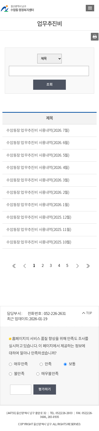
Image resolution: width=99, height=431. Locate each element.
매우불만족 (49, 374)
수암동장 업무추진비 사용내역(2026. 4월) (37, 168)
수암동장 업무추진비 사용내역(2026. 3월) (37, 180)
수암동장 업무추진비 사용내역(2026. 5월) (37, 155)
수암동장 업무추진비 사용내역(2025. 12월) (38, 217)
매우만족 (20, 364)
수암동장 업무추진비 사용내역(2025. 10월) (38, 242)
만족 (48, 364)
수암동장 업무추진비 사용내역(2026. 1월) (37, 205)
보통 (72, 364)
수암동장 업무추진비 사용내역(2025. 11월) (38, 230)
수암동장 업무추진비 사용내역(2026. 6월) (37, 143)
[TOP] (87, 313)
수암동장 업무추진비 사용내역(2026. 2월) (37, 192)
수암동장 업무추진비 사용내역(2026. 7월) (37, 130)
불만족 (18, 374)
